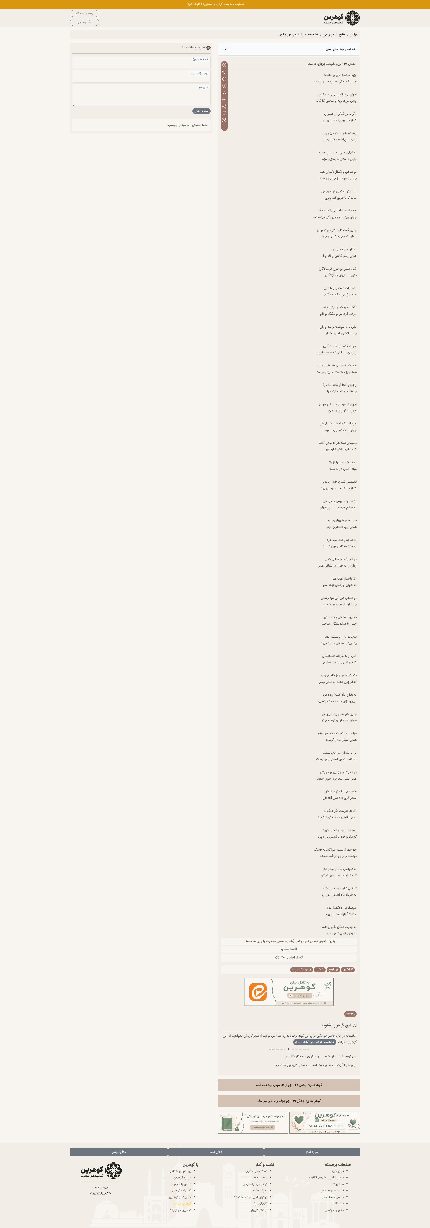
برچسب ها (260, 1178)
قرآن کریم (338, 1171)
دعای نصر (216, 1152)
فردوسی (328, 34)
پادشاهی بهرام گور (291, 34)
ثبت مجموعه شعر (332, 1191)
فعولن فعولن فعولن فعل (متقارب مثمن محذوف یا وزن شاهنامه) (285, 941)
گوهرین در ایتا (182, 1203)
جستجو (82, 22)
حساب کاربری (298, 1065)
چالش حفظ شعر (333, 1197)
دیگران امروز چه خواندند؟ (250, 1197)
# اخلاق (348, 969)
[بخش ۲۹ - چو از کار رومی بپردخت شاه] (224, 65)
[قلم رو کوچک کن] (224, 79)
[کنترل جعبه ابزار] (224, 127)
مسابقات (338, 1203)
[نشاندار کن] (224, 113)
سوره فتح (312, 1152)
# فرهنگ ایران (301, 969)
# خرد (320, 969)
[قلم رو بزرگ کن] (224, 86)
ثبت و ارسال (201, 111)
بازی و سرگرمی (334, 1210)
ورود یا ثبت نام (84, 13)
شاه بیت (338, 1184)
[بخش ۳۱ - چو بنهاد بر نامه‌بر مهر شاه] (224, 72)
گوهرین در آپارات (180, 1210)
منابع (342, 34)
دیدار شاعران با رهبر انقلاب (326, 1178)
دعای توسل (118, 1152)
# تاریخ (333, 969)
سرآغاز (354, 34)
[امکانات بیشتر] (224, 120)
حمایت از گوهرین (180, 1197)
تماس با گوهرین (180, 1184)
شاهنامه (313, 34)
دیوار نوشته (260, 1191)
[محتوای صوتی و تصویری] (224, 93)
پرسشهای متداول (180, 1171)
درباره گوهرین (182, 1178)
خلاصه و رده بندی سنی (340, 49)
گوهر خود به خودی (255, 1184)
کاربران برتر (260, 1203)
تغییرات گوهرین (181, 1191)
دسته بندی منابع (256, 1171)
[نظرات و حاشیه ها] (224, 99)
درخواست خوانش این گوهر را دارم (314, 1042)
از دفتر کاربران (258, 1210)
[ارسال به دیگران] (224, 106)
